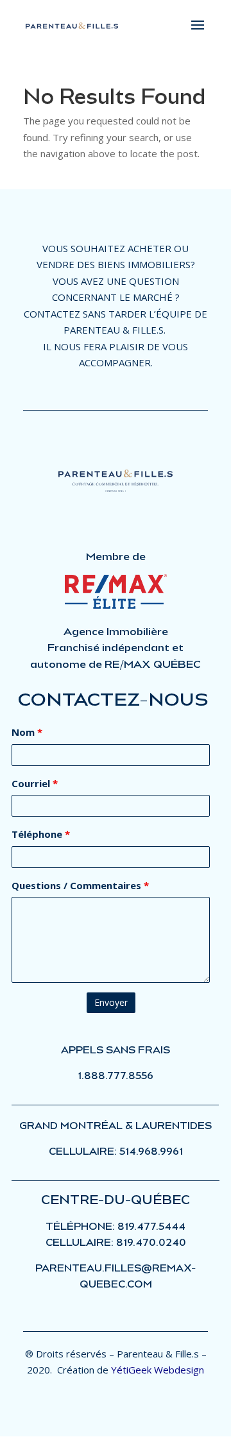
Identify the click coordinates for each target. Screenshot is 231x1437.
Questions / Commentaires (80, 885)
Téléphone (41, 834)
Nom (27, 732)
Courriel (35, 783)
